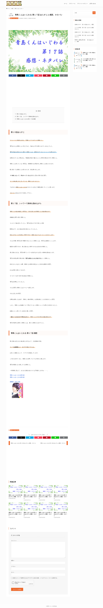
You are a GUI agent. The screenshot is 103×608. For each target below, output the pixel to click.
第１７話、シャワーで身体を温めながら (28, 116)
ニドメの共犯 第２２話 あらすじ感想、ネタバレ (85, 35)
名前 (12, 560)
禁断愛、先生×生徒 (15, 382)
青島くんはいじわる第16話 (17, 375)
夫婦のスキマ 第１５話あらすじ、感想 (84, 32)
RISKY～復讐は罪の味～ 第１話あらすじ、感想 (84, 40)
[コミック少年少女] (14, 3)
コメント (13, 540)
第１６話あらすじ (22, 114)
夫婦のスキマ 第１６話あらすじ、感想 (84, 24)
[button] (13, 75)
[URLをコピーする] (64, 75)
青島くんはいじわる (14, 18)
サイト (12, 572)
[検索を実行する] (94, 12)
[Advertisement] (38, 23)
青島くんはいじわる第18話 (17, 377)
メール (13, 566)
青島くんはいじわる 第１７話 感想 (26, 119)
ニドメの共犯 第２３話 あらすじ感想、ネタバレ (85, 28)
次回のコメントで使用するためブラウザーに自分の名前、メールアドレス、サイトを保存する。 (35, 577)
